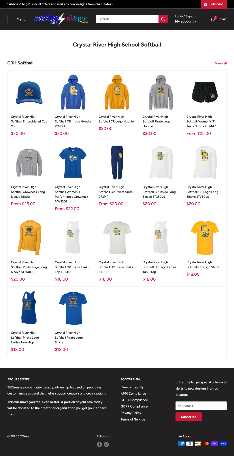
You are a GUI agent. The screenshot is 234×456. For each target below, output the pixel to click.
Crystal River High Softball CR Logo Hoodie (116, 119)
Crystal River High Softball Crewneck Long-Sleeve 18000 (28, 191)
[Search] (163, 19)
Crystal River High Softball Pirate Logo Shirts (69, 337)
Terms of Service (133, 419)
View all (221, 63)
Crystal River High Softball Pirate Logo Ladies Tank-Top (25, 337)
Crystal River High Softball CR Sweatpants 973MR (116, 191)
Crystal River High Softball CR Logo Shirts (202, 264)
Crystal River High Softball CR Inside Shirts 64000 (116, 267)
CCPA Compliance (134, 400)
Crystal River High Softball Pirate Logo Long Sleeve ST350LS (29, 267)
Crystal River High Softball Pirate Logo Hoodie (157, 121)
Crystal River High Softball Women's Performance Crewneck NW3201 (71, 194)
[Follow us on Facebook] (99, 444)
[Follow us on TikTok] (106, 444)
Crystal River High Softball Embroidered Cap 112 (29, 121)
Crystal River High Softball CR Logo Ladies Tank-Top (159, 267)
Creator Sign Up (132, 387)
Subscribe (216, 4)
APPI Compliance (133, 394)
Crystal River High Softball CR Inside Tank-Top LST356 (72, 267)
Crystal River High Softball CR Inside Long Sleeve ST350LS (159, 191)
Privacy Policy (131, 413)
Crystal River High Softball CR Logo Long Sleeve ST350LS (202, 191)
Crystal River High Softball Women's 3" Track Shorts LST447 (201, 121)
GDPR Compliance (134, 406)
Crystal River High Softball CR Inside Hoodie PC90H (73, 121)
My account (185, 21)
